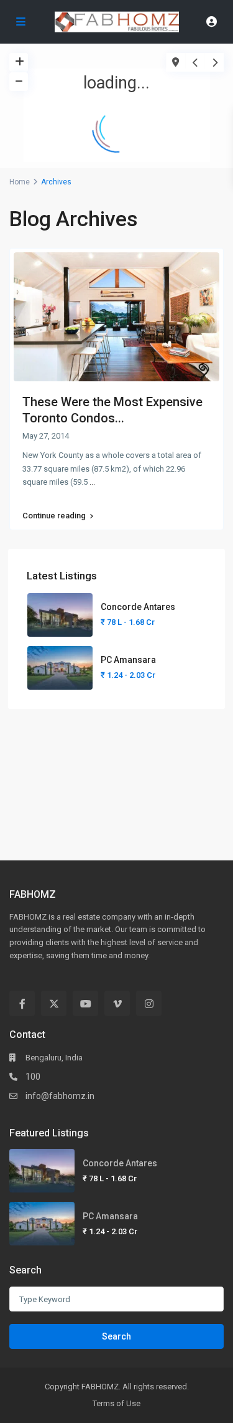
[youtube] (85, 1003)
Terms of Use (116, 1403)
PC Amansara (128, 660)
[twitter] (53, 1003)
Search (116, 1336)
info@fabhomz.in (59, 1096)
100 (32, 1077)
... (92, 482)
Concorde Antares (138, 607)
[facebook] (22, 1003)
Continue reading (54, 516)
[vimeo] (117, 1003)
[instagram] (149, 1003)
